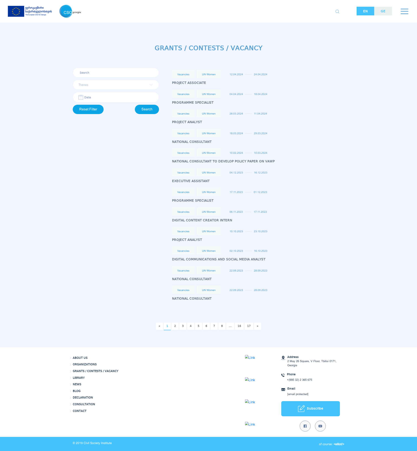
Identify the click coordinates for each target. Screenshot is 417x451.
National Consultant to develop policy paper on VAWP (223, 161)
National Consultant (192, 142)
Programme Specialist (192, 103)
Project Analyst (187, 122)
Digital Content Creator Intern (202, 220)
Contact (79, 411)
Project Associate (189, 83)
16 (239, 326)
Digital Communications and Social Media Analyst (218, 259)
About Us (80, 357)
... (230, 326)
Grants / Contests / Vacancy (95, 371)
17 (249, 326)
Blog (77, 391)
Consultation (84, 404)
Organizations (85, 364)
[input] (116, 97)
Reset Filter (88, 109)
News (77, 384)
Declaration (83, 397)
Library (79, 377)
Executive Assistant (191, 181)
